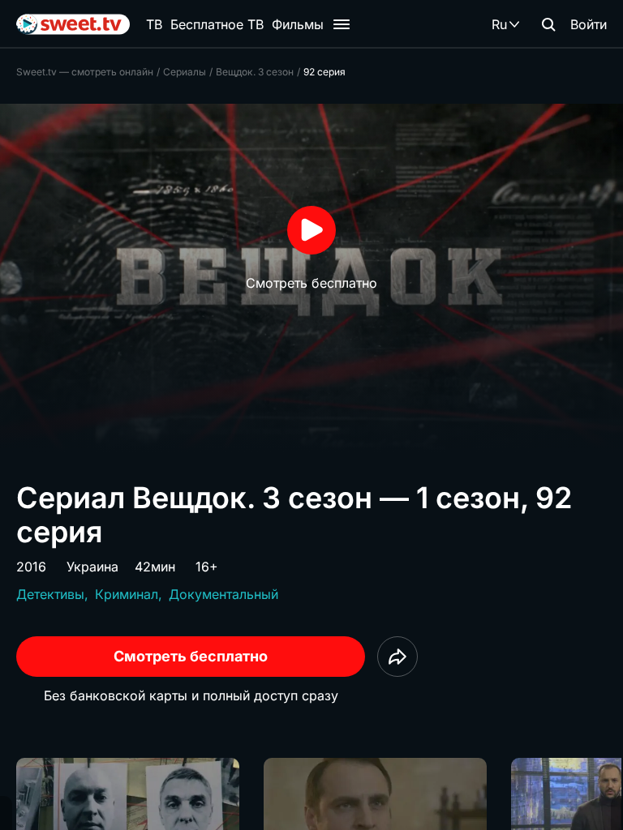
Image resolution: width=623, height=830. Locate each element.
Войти (588, 24)
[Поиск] (548, 24)
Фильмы (298, 24)
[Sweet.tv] (73, 24)
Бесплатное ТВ (217, 24)
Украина (92, 566)
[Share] (397, 656)
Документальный (223, 594)
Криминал (126, 594)
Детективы (50, 594)
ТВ (154, 24)
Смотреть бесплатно (191, 656)
